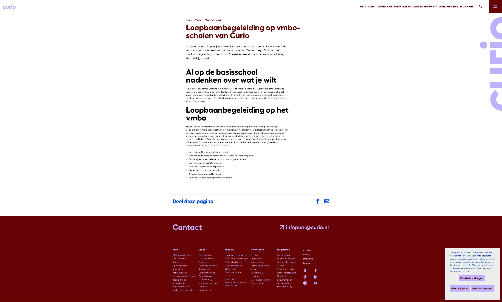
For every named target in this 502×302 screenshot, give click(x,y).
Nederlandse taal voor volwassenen (235, 284)
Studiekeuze (178, 262)
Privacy (306, 254)
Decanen (203, 286)
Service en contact (286, 258)
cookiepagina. (472, 298)
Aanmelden (178, 269)
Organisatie (256, 258)
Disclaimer (308, 259)
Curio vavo (230, 279)
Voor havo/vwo (180, 273)
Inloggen (466, 6)
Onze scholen (205, 255)
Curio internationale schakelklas (234, 267)
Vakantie (255, 269)
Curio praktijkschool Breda (234, 274)
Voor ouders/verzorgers (184, 276)
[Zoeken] (480, 6)
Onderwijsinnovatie (260, 265)
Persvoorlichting (284, 286)
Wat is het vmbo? (213, 20)
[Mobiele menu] (495, 6)
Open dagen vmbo (208, 265)
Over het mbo (179, 258)
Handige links (448, 6)
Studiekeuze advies (286, 269)
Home (189, 20)
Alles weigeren (460, 288)
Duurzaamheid (258, 283)
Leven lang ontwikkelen (236, 255)
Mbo (363, 6)
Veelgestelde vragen (286, 262)
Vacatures (256, 273)
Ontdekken (204, 262)
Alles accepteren (482, 288)
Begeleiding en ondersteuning (179, 281)
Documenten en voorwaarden (284, 281)
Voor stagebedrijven (260, 280)
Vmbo (371, 6)
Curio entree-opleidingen (236, 258)
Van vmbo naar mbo (208, 283)
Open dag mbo (180, 265)
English (306, 263)
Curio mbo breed (233, 262)
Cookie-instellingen (471, 278)
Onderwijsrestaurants (183, 290)
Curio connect (205, 290)
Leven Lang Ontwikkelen (394, 6)
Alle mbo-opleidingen (182, 255)
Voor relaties (257, 262)
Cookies (307, 250)
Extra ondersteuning (286, 273)
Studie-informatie (181, 286)
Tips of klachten (284, 276)
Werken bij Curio (424, 6)
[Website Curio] (9, 6)
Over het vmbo (206, 258)
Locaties (255, 276)
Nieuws (254, 255)
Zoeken (280, 265)
